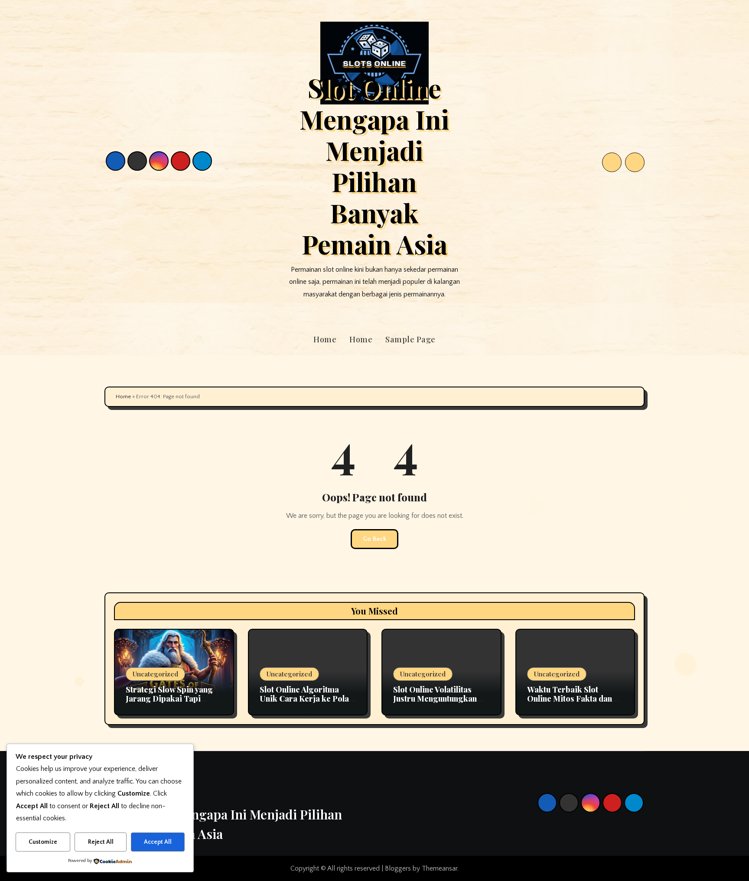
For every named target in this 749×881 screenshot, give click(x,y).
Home (324, 339)
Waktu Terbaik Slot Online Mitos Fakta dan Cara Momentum (569, 698)
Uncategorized (155, 674)
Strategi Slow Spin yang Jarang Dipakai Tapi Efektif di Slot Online (169, 698)
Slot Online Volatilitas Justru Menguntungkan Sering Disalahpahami (435, 698)
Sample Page (410, 339)
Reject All (101, 842)
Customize (43, 842)
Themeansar (439, 868)
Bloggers (398, 868)
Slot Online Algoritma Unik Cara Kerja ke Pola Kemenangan (304, 698)
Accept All (158, 842)
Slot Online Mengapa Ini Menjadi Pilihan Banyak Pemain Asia (374, 165)
